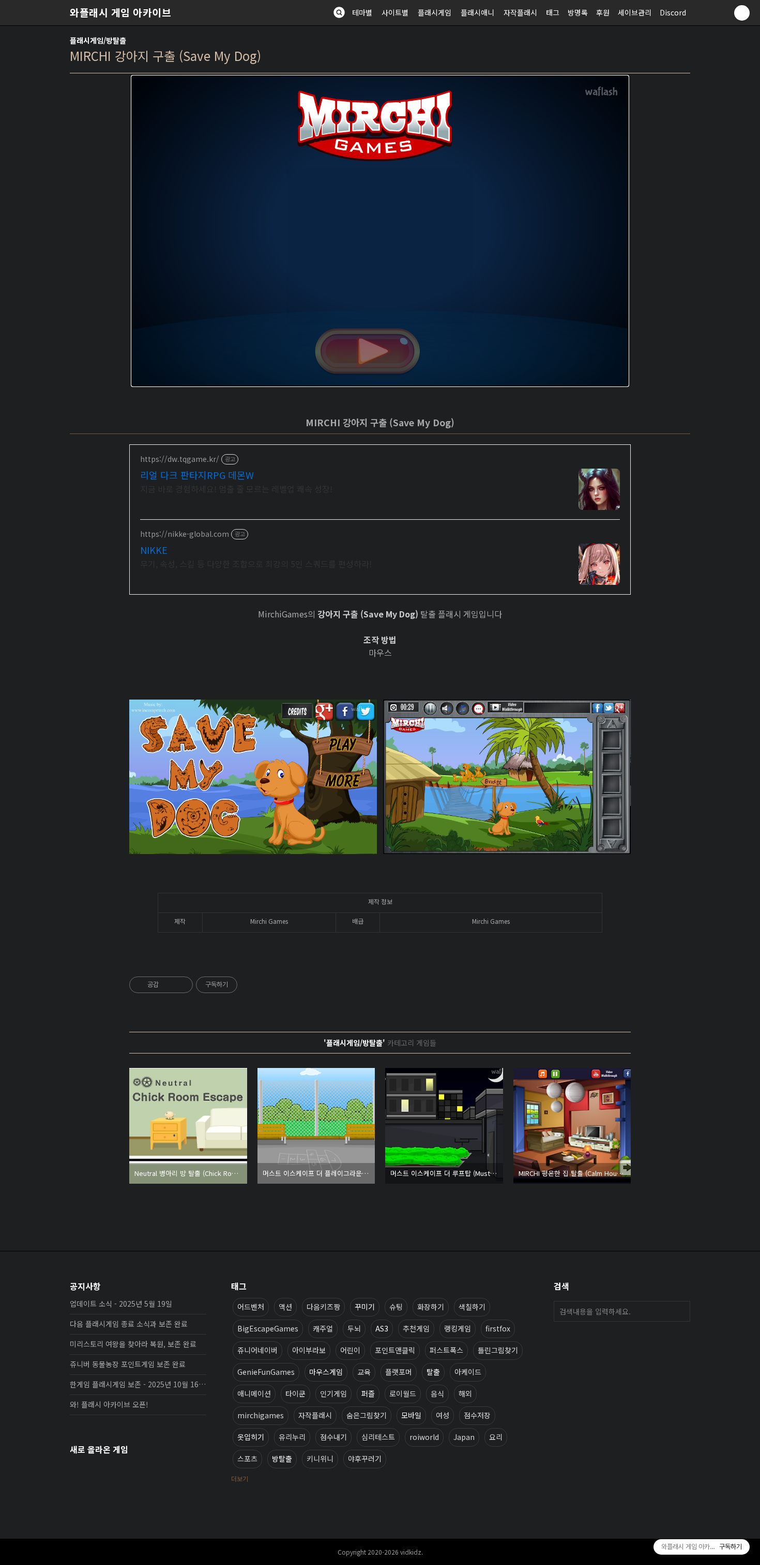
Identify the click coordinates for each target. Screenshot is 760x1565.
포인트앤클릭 (395, 1350)
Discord (673, 12)
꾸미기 (365, 1306)
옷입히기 (250, 1437)
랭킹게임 (457, 1328)
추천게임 (416, 1328)
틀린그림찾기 (498, 1350)
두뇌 (354, 1328)
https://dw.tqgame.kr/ (179, 459)
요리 (496, 1437)
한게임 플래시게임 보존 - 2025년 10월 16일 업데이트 (138, 1384)
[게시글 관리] (181, 985)
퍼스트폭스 (446, 1350)
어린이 (350, 1350)
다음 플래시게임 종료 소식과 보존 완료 (129, 1324)
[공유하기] (168, 985)
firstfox (497, 1328)
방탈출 (282, 1458)
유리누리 (292, 1437)
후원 (603, 12)
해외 (465, 1393)
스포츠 (247, 1458)
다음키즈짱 (323, 1306)
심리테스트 (378, 1437)
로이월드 (402, 1393)
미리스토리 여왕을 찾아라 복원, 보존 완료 (133, 1344)
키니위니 (320, 1458)
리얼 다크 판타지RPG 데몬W (197, 475)
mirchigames (260, 1415)
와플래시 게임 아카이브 (120, 12)
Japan (464, 1437)
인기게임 (333, 1393)
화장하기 (430, 1306)
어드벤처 (250, 1306)
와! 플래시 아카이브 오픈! (109, 1404)
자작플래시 (520, 12)
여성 (442, 1415)
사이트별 (395, 12)
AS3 (381, 1328)
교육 (364, 1372)
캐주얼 (323, 1328)
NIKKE (154, 550)
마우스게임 (326, 1372)
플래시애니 (477, 12)
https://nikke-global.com (184, 534)
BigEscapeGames (267, 1328)
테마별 (362, 12)
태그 (552, 12)
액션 (285, 1306)
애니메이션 (254, 1393)
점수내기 (333, 1437)
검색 (680, 1311)
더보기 (239, 1478)
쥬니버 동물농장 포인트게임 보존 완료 (128, 1364)
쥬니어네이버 (257, 1350)
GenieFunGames (266, 1372)
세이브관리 (634, 12)
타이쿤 (295, 1393)
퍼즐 (368, 1393)
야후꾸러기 (365, 1458)
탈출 (433, 1372)
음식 (437, 1393)
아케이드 (467, 1372)
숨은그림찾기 (366, 1415)
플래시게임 (434, 12)
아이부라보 (309, 1350)
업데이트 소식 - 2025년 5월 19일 (121, 1303)
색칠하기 (472, 1306)
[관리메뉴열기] (742, 13)
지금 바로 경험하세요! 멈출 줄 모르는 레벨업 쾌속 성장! (236, 488)
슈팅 (396, 1306)
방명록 (578, 12)
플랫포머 (398, 1372)
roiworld (424, 1437)
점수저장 (477, 1415)
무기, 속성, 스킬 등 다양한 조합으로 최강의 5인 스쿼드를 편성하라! (256, 563)
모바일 (411, 1415)
